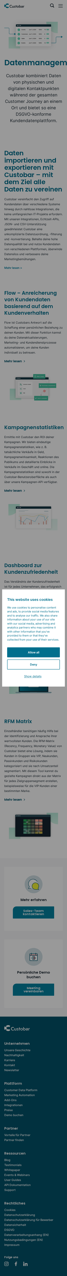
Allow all (33, 652)
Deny (33, 664)
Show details (32, 676)
